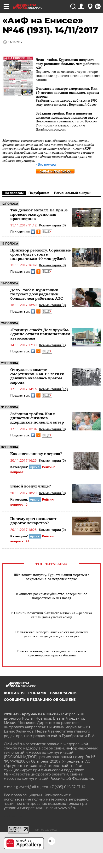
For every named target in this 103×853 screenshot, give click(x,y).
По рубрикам (39, 193)
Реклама (37, 693)
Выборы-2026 (63, 693)
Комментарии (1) (52, 345)
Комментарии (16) (53, 389)
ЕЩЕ (46, 232)
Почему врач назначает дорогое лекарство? (33, 520)
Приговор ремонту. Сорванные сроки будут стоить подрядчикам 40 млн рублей (40, 254)
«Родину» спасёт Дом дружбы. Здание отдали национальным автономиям (40, 334)
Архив (35, 467)
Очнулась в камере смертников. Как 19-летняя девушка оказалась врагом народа (67, 92)
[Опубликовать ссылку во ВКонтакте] (33, 232)
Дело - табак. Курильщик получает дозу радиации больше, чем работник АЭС (67, 63)
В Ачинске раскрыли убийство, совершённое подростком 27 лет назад (51, 596)
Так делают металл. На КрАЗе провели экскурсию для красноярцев (39, 214)
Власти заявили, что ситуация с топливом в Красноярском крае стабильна (51, 653)
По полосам (14, 193)
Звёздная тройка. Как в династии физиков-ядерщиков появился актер (67, 115)
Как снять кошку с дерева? (36, 453)
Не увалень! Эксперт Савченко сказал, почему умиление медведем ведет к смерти (51, 634)
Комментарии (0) (52, 225)
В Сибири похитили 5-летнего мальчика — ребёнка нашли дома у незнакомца (51, 615)
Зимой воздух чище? (30, 486)
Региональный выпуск (72, 193)
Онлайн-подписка (55, 171)
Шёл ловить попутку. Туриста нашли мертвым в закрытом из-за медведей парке (51, 577)
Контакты (14, 693)
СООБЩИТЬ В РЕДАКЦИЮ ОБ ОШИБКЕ (39, 699)
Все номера (47, 164)
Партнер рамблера (45, 829)
